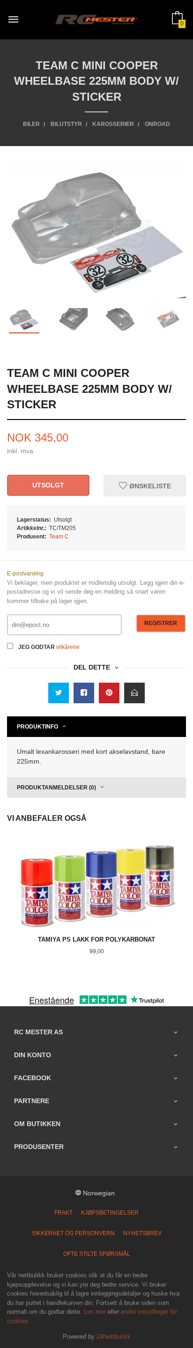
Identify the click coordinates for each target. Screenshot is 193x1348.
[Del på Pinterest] (109, 693)
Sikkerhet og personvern (73, 1233)
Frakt (63, 1212)
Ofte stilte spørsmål (96, 1254)
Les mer (95, 1311)
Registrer (160, 623)
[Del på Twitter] (58, 693)
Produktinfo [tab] (37, 726)
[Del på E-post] (134, 693)
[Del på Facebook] (84, 693)
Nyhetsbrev (142, 1233)
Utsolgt (48, 485)
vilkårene (68, 647)
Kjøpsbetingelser (110, 1212)
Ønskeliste (149, 485)
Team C (59, 536)
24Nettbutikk (113, 1336)
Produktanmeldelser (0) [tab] (56, 787)
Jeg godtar (36, 647)
